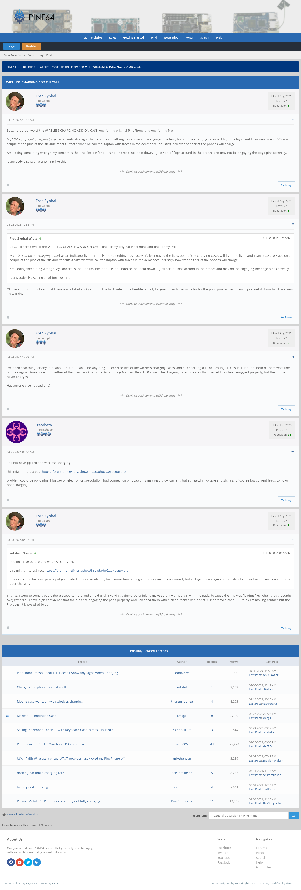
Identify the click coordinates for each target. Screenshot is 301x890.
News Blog (171, 37)
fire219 (290, 883)
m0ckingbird (243, 883)
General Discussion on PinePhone (62, 67)
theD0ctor (269, 789)
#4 (292, 451)
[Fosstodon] (37, 862)
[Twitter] (28, 862)
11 (212, 801)
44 (212, 744)
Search (204, 37)
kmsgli (182, 716)
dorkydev (182, 673)
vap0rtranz (269, 703)
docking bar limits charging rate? (41, 773)
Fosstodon (224, 862)
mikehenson (182, 758)
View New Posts (14, 55)
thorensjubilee (182, 701)
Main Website (92, 37)
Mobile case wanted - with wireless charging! (50, 701)
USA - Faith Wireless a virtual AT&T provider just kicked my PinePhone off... (72, 758)
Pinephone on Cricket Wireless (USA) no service (51, 744)
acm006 (182, 744)
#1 (292, 119)
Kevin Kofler (270, 675)
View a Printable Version (22, 814)
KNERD (267, 746)
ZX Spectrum (182, 730)
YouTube (223, 857)
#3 (292, 356)
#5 (292, 539)
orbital (182, 687)
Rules (112, 37)
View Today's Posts (40, 55)
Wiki (154, 37)
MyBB (25, 883)
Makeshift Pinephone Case (36, 716)
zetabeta (44, 424)
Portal (189, 37)
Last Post (255, 675)
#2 (292, 224)
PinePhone (28, 67)
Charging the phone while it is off (41, 687)
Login (11, 46)
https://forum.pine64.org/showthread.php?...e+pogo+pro (84, 471)
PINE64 (11, 67)
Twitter (222, 853)
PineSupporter (182, 801)
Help (219, 37)
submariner (182, 787)
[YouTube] (20, 862)
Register (31, 46)
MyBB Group (55, 883)
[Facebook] (11, 862)
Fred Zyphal (46, 95)
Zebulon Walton (272, 761)
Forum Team (265, 867)
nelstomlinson (181, 773)
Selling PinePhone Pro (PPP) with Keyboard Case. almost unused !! (65, 730)
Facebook (224, 848)
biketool (267, 689)
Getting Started (133, 37)
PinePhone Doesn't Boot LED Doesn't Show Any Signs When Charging (67, 673)
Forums (261, 848)
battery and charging (32, 787)
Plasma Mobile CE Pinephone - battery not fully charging (58, 801)
